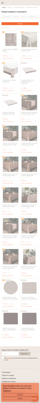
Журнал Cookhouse (9, 378)
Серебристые (32, 16)
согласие (9, 358)
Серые (23, 16)
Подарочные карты (9, 381)
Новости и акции (8, 375)
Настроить (20, 395)
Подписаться (25, 353)
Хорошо (20, 398)
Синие (16, 16)
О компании (6, 372)
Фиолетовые (6, 16)
